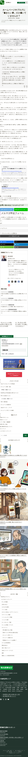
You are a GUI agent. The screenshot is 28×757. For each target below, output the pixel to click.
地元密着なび (8, 2)
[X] (15, 282)
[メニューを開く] (26, 2)
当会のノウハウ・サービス (7, 650)
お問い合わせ (21, 2)
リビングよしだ (3, 743)
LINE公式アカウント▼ (20, 209)
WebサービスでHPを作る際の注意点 (10, 632)
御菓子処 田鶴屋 (3, 731)
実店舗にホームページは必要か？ (10, 640)
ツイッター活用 (5, 619)
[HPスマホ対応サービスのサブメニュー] (24, 750)
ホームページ (15, 20)
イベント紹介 (4, 609)
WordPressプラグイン (5, 596)
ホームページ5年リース (12, 309)
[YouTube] (9, 285)
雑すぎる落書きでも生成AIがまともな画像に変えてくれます (14, 294)
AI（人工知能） (11, 304)
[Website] (9, 282)
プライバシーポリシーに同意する (9, 233)
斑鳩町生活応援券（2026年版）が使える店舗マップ (11, 737)
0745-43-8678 (5, 345)
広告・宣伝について (6, 647)
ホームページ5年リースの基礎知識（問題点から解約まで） (14, 312)
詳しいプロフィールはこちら (14, 278)
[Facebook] (18, 282)
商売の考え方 (4, 645)
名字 (1, 223)
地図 (21, 343)
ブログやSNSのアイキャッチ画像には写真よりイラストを (14, 301)
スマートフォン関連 (6, 614)
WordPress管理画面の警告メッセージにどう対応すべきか (13, 588)
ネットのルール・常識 (6, 622)
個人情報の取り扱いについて (9, 696)
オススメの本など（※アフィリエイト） (10, 612)
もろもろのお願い (5, 607)
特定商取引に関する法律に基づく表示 (11, 694)
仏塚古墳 (2, 740)
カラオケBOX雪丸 (4, 734)
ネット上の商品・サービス (7, 624)
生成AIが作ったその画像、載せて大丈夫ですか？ (13, 306)
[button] (14, 374)
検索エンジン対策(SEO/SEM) (8, 655)
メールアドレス (3, 228)
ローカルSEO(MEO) (6, 642)
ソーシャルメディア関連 (7, 20)
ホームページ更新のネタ (8, 637)
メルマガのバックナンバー (6, 599)
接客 (3, 653)
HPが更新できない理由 (7, 630)
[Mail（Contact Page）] (12, 282)
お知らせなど (11, 298)
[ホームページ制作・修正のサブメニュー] (13, 750)
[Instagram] (22, 282)
